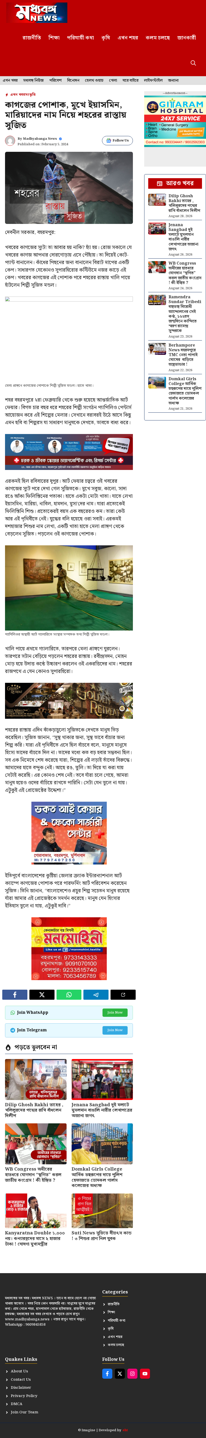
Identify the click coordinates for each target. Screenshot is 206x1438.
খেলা (113, 81)
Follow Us (121, 140)
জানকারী (186, 38)
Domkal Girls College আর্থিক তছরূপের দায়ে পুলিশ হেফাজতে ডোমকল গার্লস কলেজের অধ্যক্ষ (97, 1177)
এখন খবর (10, 81)
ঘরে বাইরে (130, 81)
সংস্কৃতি (30, 95)
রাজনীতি (32, 38)
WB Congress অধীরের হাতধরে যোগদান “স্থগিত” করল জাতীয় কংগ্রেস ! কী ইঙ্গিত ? (33, 1175)
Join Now (115, 1012)
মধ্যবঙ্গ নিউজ (33, 81)
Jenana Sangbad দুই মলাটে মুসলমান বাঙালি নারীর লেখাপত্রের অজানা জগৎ (102, 1110)
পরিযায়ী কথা (80, 38)
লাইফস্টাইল (153, 81)
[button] (193, 63)
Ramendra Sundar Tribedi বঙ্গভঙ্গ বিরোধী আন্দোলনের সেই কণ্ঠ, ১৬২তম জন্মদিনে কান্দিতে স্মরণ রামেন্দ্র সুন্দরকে (185, 314)
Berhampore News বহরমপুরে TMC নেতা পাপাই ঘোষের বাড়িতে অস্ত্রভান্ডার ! (183, 355)
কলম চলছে (158, 38)
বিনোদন (73, 81)
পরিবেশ (55, 81)
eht (125, 1430)
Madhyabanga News (40, 138)
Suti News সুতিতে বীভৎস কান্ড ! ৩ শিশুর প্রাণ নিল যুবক (102, 1235)
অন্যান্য (173, 81)
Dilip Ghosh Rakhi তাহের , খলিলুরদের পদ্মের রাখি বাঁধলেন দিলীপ (34, 1110)
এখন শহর (128, 38)
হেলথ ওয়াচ (94, 81)
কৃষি (105, 38)
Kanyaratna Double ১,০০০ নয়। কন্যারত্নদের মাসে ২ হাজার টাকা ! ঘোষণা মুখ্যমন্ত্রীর (35, 1238)
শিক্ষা (54, 38)
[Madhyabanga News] (36, 12)
